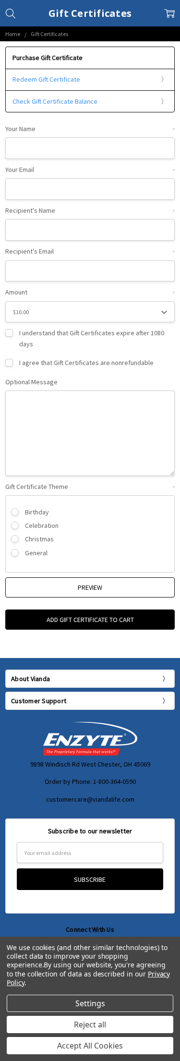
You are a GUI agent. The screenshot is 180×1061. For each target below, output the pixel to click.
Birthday (37, 512)
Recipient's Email (90, 251)
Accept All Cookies (90, 1045)
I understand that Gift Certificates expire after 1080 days (91, 338)
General (36, 553)
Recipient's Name (90, 210)
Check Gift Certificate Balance (54, 101)
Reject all (90, 1024)
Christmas (39, 539)
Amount (90, 292)
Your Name (90, 128)
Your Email (90, 169)
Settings (90, 1003)
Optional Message (31, 382)
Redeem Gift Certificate (46, 79)
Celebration (42, 525)
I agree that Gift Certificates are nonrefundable (86, 362)
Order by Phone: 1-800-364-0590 (90, 781)
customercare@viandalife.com (90, 799)
